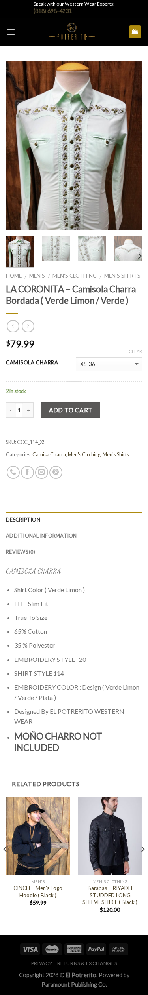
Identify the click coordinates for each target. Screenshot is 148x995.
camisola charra (32, 363)
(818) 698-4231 (53, 11)
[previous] (18, 145)
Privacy (41, 963)
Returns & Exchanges (87, 963)
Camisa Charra (49, 454)
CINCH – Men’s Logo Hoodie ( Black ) (37, 891)
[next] (129, 145)
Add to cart (71, 410)
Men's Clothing (74, 276)
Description (23, 520)
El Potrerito (81, 975)
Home (14, 276)
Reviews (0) (20, 552)
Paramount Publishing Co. (74, 984)
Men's (37, 276)
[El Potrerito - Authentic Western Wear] (71, 32)
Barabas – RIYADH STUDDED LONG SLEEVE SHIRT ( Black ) (109, 895)
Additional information (41, 535)
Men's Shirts (122, 276)
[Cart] (135, 31)
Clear (135, 351)
